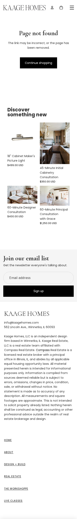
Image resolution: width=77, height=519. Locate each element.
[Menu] (72, 7)
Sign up (38, 291)
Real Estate (12, 476)
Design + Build (14, 464)
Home (8, 440)
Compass (43, 350)
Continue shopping (38, 63)
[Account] (52, 7)
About (8, 452)
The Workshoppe (16, 488)
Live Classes (13, 500)
